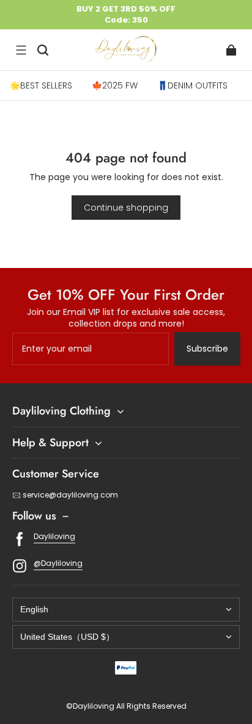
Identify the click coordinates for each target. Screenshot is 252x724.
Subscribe (207, 348)
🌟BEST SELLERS (41, 85)
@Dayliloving (58, 563)
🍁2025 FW (115, 85)
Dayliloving (54, 536)
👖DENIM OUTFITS (192, 85)
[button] (20, 50)
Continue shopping (126, 207)
